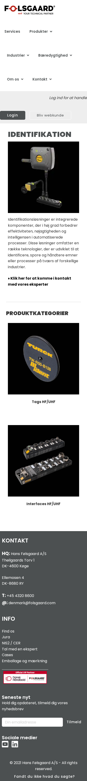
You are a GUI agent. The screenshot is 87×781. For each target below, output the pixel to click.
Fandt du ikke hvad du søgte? (44, 776)
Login (12, 115)
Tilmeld (74, 722)
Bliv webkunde (50, 115)
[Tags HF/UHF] (43, 358)
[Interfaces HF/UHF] (43, 461)
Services (12, 31)
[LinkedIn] (15, 744)
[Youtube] (5, 744)
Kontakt (39, 79)
